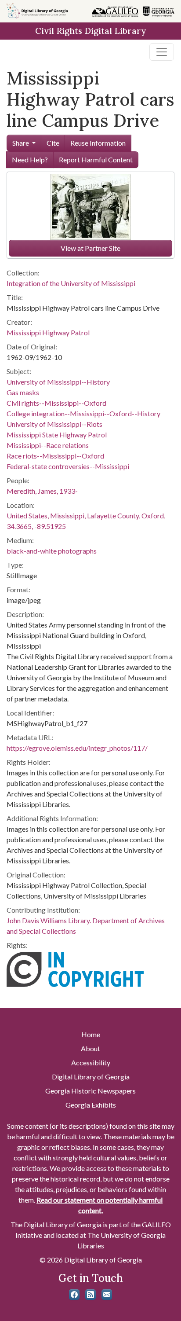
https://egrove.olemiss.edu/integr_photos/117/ (77, 748)
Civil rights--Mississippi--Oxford (56, 403)
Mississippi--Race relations (48, 445)
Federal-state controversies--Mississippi (68, 466)
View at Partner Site (90, 248)
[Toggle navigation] (161, 52)
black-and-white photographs (52, 551)
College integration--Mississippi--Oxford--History (83, 413)
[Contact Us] (106, 1294)
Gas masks (23, 392)
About (90, 1048)
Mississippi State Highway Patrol (57, 434)
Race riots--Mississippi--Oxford (55, 455)
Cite (53, 143)
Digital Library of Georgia (91, 1076)
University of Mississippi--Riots (54, 424)
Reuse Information (98, 143)
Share (20, 143)
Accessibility (90, 1062)
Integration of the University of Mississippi (71, 283)
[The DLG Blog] (90, 1294)
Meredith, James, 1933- (42, 491)
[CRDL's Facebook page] (74, 1294)
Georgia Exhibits (90, 1105)
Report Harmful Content (96, 159)
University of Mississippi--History (58, 382)
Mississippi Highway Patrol (48, 332)
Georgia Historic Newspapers (90, 1090)
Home (90, 1034)
